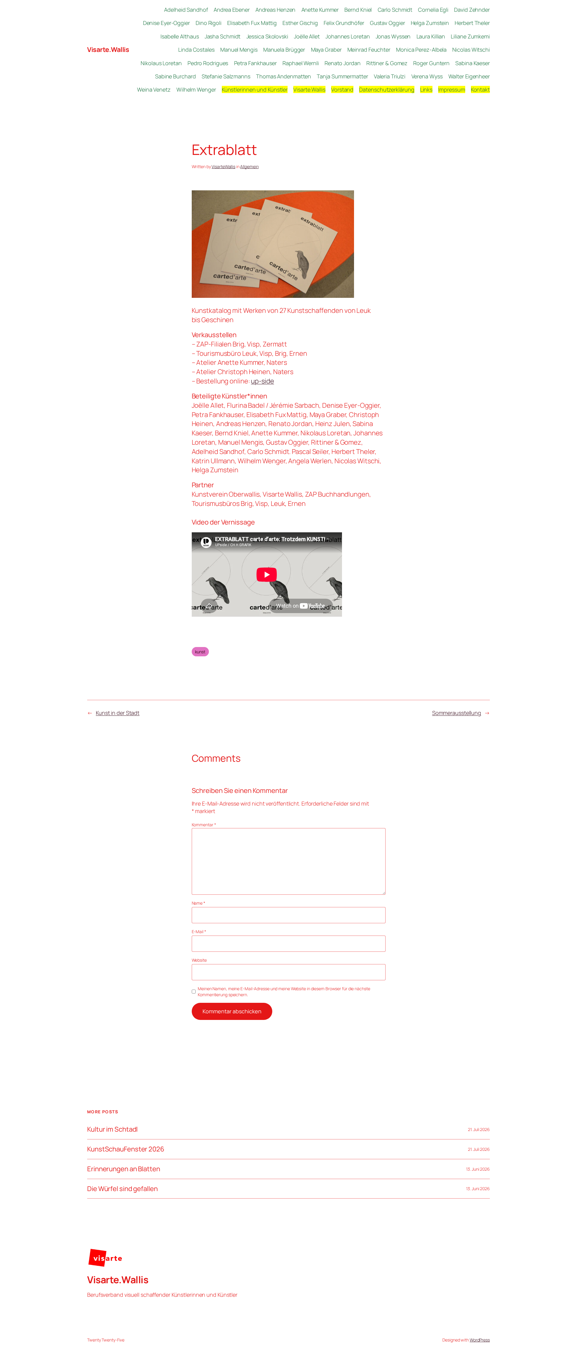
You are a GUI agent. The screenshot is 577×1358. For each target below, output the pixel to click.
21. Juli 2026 (479, 1129)
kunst (200, 652)
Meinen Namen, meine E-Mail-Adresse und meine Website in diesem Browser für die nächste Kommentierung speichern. (284, 991)
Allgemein (249, 166)
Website (199, 960)
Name (198, 903)
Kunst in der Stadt (117, 712)
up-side (262, 381)
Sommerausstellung (456, 712)
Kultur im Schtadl (112, 1129)
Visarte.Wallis (108, 49)
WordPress (480, 1340)
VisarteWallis (223, 166)
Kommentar (204, 824)
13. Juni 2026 (478, 1169)
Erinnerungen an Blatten (123, 1169)
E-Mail (199, 931)
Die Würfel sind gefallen (122, 1189)
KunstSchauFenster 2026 (125, 1149)
